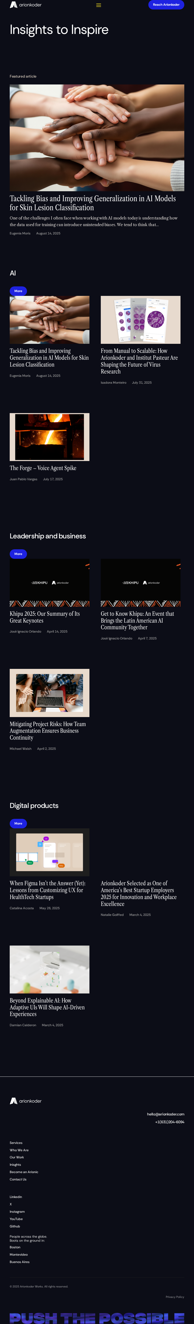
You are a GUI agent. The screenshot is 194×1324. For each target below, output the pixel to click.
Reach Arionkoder (166, 4)
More (18, 291)
